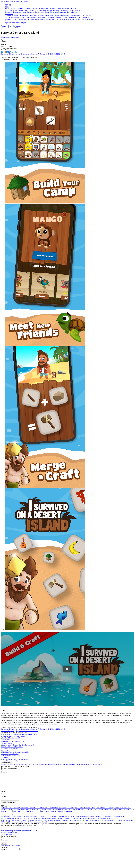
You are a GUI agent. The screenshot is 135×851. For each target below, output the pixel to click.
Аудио (70, 19)
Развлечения (50, 19)
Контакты (14, 832)
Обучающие (54, 12)
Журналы (40, 17)
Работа (80, 17)
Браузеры (86, 17)
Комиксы (34, 19)
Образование (86, 15)
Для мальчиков (15, 10)
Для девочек (24, 10)
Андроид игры (6, 831)
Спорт (91, 19)
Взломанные (58, 10)
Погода (56, 15)
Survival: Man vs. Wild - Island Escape (13, 736)
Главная (3, 26)
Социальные (32, 15)
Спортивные (60, 8)
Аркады (7, 8)
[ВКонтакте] (2, 52)
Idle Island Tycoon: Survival (9, 754)
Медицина (33, 17)
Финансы (57, 19)
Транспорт (17, 19)
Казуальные (17, 12)
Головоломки (44, 8)
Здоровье (64, 19)
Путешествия (66, 17)
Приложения (15, 831)
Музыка (24, 12)
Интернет (24, 15)
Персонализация (25, 831)
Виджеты (24, 23)
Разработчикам (6, 832)
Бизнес (65, 15)
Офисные (17, 15)
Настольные (35, 8)
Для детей (72, 8)
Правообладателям (7, 834)
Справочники (26, 19)
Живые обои (16, 23)
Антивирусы (49, 15)
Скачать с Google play (8, 731)
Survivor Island (5, 740)
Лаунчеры (8, 23)
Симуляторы (19, 8)
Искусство (78, 15)
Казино (47, 12)
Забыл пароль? (6, 845)
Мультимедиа (9, 15)
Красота (71, 15)
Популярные (77, 10)
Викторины (62, 12)
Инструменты (57, 17)
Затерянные (5, 750)
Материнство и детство (80, 19)
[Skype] (13, 52)
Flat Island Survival (7, 743)
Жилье (17, 17)
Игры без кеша (68, 10)
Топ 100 (34, 831)
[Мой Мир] (7, 52)
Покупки (74, 17)
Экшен (7, 10)
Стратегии (27, 8)
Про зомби (50, 10)
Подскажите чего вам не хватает (27, 731)
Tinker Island (5, 757)
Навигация (41, 15)
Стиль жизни (24, 17)
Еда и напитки (10, 17)
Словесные (31, 12)
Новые (67, 8)
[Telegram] (16, 52)
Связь (61, 15)
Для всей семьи (72, 12)
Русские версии (41, 10)
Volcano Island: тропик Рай (10, 761)
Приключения (40, 12)
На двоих (32, 10)
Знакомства (41, 19)
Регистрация (16, 845)
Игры (9, 26)
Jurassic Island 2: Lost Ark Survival (12, 747)
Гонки (12, 8)
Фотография (47, 17)
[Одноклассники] (5, 52)
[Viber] (10, 52)
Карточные (9, 12)
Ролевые (52, 8)
